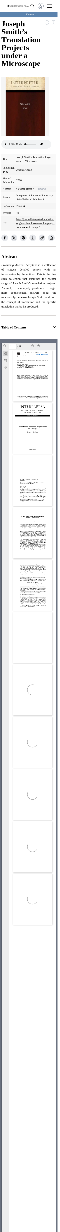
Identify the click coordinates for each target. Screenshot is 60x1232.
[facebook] (4, 238)
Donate (30, 14)
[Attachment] (5, 367)
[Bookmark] (5, 360)
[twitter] (14, 238)
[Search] (4, 345)
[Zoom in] (38, 345)
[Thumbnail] (5, 353)
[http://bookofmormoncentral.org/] (42, 354)
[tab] (5, 354)
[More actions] (53, 345)
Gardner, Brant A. (25, 188)
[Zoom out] (32, 345)
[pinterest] (23, 238)
